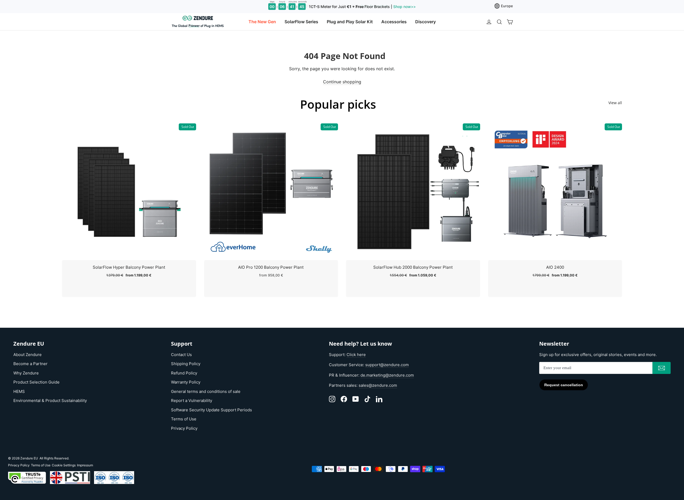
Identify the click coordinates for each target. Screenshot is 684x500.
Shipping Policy (185, 363)
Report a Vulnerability (191, 400)
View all (615, 102)
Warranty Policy (185, 382)
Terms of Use (183, 418)
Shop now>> (404, 6)
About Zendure (27, 354)
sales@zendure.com (378, 385)
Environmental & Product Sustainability (50, 400)
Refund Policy (184, 373)
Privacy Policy (184, 428)
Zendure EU (29, 458)
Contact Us (181, 354)
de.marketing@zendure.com (387, 375)
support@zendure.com (387, 364)
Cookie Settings (64, 465)
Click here (356, 354)
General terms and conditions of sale (205, 391)
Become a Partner (30, 363)
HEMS (19, 391)
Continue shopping (342, 81)
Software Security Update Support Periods (211, 409)
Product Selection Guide (36, 382)
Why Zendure (26, 373)
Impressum (85, 465)
